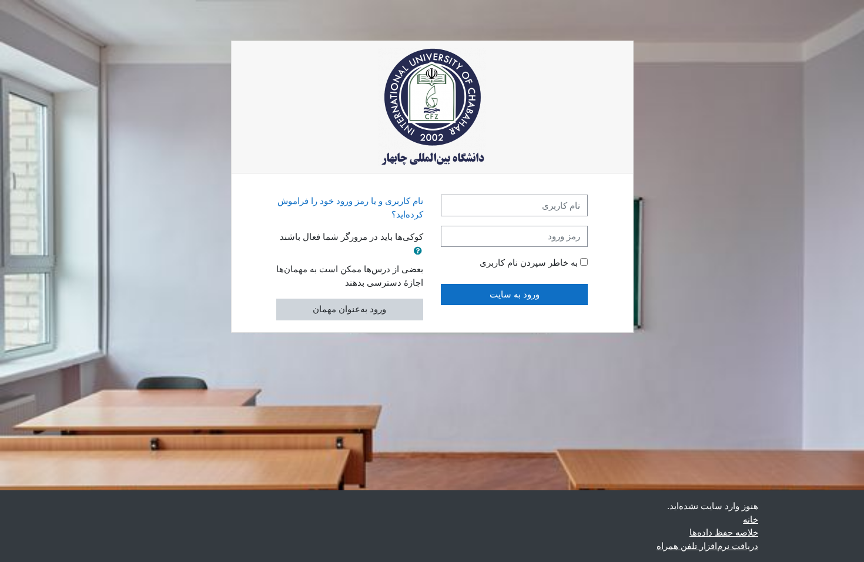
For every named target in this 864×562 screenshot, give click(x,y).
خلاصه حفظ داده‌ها (723, 532)
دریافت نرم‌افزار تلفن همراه (707, 545)
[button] (415, 251)
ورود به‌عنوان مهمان (349, 309)
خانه (750, 519)
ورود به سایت (515, 294)
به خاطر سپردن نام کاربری (529, 262)
